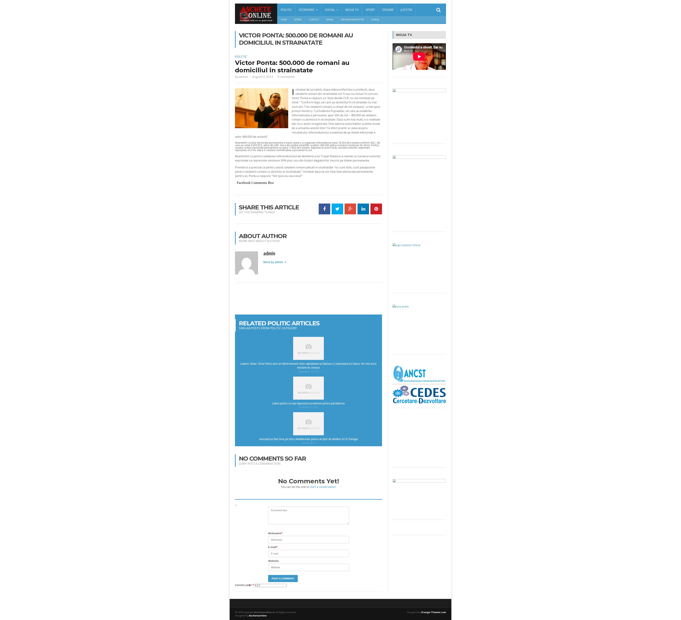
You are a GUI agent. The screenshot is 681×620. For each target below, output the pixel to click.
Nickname (275, 533)
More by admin (273, 262)
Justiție (406, 10)
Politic (286, 10)
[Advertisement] (308, 299)
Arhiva (330, 19)
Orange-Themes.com (433, 612)
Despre (297, 19)
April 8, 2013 (308, 442)
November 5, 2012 (308, 407)
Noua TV (352, 10)
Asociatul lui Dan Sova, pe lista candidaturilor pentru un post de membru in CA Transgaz (308, 439)
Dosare (388, 10)
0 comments (286, 77)
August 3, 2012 (262, 77)
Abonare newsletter (352, 19)
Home (284, 19)
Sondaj (375, 19)
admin (243, 77)
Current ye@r (244, 585)
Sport (370, 10)
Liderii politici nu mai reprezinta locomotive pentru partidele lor (308, 403)
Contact (314, 19)
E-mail (273, 547)
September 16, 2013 (308, 371)
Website (273, 561)
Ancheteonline (258, 615)
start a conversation (323, 487)
